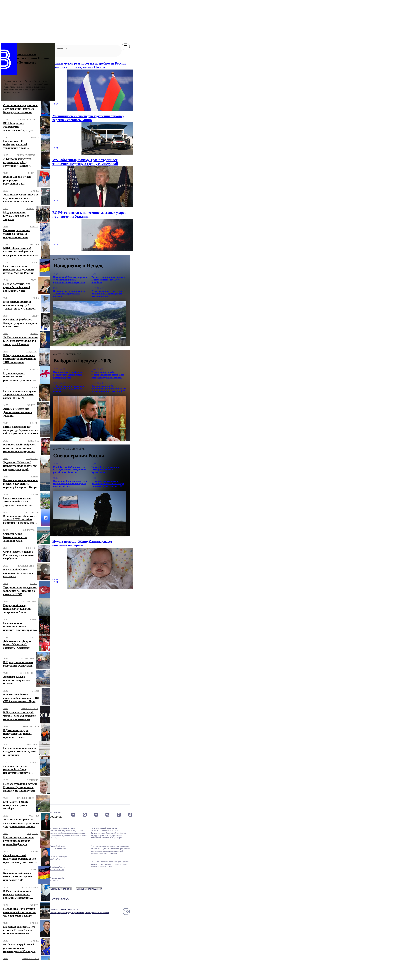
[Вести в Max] (84, 814)
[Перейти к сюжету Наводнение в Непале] (89, 323)
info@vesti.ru (55, 859)
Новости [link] (62, 48)
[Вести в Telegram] (96, 814)
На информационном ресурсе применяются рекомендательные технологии (79, 913)
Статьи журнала (60, 899)
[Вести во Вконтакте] (107, 814)
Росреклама (54, 880)
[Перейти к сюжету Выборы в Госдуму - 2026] (89, 418)
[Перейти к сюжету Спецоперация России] (89, 513)
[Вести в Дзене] (73, 814)
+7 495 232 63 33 (57, 869)
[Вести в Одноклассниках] (119, 814)
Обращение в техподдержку (89, 889)
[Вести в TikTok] (130, 814)
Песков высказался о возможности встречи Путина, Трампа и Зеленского (27, 58)
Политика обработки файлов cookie (64, 909)
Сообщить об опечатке (61, 889)
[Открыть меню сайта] (126, 46)
